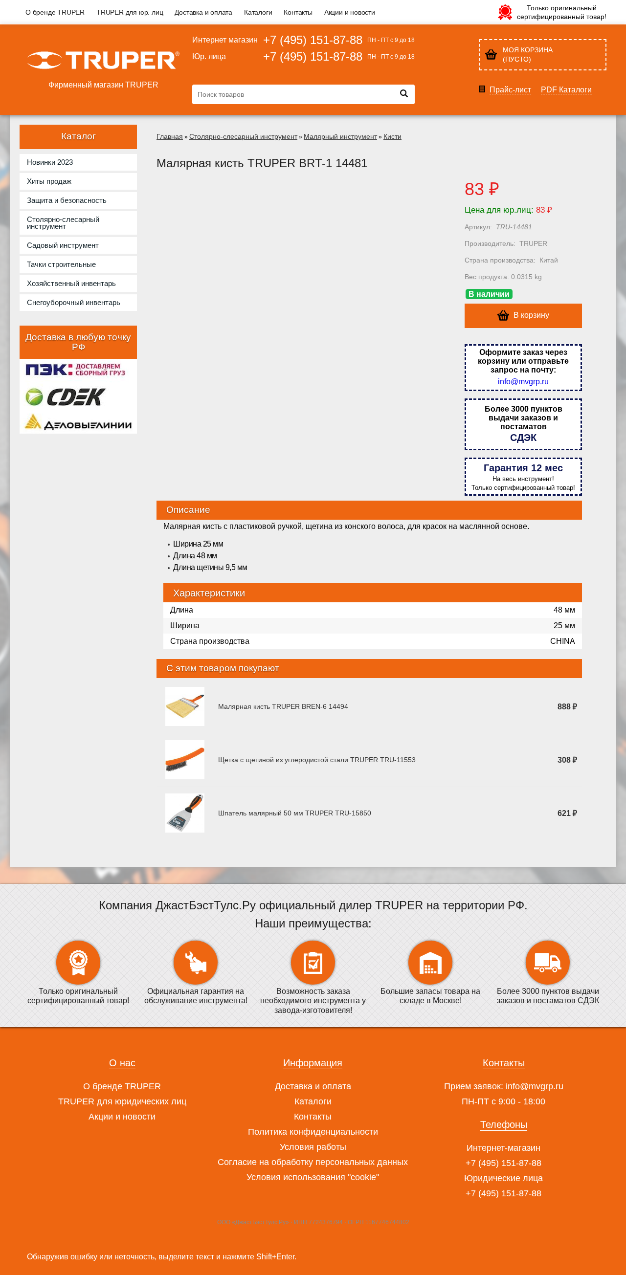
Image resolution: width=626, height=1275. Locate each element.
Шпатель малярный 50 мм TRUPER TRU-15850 (294, 813)
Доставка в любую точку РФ (78, 342)
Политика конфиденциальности (313, 1132)
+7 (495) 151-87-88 (312, 39)
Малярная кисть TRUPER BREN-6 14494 (283, 706)
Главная (169, 136)
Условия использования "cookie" (312, 1177)
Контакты (298, 12)
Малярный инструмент (340, 136)
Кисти (392, 136)
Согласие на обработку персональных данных (313, 1162)
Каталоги (258, 12)
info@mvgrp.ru (523, 381)
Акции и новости (349, 12)
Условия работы (313, 1147)
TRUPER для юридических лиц (122, 1101)
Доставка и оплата (203, 12)
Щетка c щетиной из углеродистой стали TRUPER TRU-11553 (317, 760)
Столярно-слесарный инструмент (243, 136)
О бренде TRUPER (55, 12)
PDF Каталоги (566, 90)
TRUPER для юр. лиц (129, 12)
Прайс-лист (510, 90)
